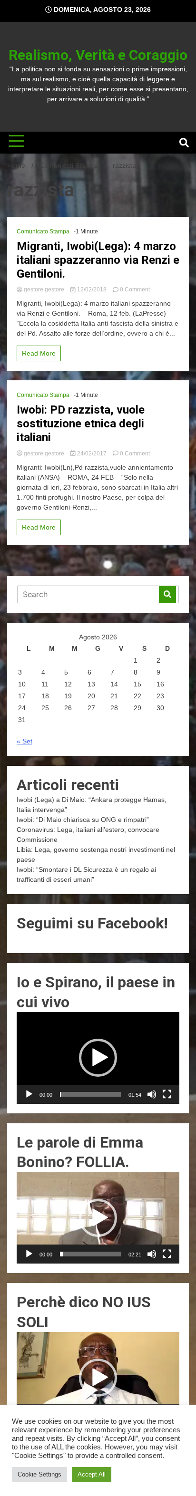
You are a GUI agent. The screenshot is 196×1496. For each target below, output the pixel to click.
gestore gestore (44, 289)
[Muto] (152, 1094)
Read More (39, 353)
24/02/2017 (92, 453)
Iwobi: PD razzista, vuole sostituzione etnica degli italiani (81, 423)
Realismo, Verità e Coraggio (98, 55)
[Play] (29, 1094)
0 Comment (135, 289)
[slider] (90, 1094)
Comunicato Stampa (43, 231)
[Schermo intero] (167, 1094)
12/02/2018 (92, 289)
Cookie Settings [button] (39, 1474)
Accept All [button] (92, 1474)
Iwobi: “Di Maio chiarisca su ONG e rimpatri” (83, 819)
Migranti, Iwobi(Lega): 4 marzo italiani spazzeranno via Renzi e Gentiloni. (98, 260)
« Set (24, 741)
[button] (98, 1058)
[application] (98, 1057)
